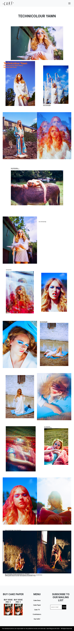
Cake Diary (37, 600)
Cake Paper (37, 605)
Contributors (37, 614)
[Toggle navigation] (69, 3)
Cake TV (37, 610)
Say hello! (37, 619)
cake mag (8, 3)
